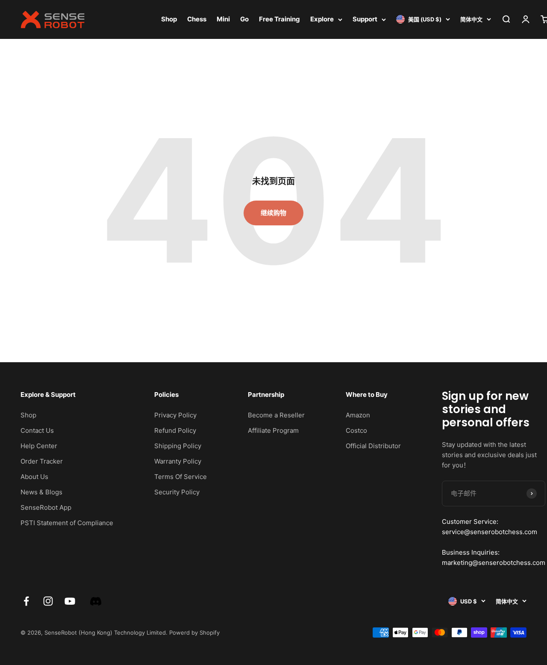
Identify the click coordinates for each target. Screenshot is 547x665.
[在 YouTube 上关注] (70, 601)
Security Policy (177, 492)
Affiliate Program (273, 430)
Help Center (39, 446)
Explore (322, 19)
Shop (169, 19)
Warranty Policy (177, 461)
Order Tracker (42, 461)
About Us (34, 477)
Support (365, 19)
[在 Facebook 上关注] (26, 601)
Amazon (358, 415)
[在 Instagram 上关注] (48, 601)
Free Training (279, 19)
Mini (223, 19)
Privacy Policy (175, 415)
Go (244, 19)
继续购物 (273, 213)
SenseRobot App (46, 507)
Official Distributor (373, 446)
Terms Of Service (180, 477)
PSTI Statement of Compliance (67, 523)
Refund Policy (175, 430)
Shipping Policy (177, 446)
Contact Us (37, 430)
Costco (356, 430)
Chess (196, 19)
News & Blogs (41, 492)
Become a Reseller (276, 415)
